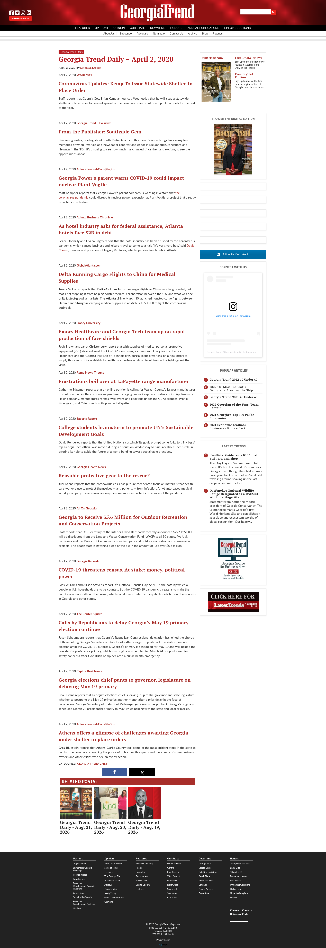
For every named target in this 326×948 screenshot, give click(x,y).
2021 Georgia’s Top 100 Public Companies (232, 416)
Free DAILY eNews (248, 58)
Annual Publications (203, 28)
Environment (142, 876)
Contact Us (176, 33)
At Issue (108, 885)
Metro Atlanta (174, 863)
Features (82, 28)
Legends (203, 885)
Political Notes (80, 875)
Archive (192, 33)
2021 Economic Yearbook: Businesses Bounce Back (228, 426)
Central (170, 868)
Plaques (218, 33)
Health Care (141, 880)
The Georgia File (112, 876)
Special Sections (237, 28)
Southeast (172, 889)
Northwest (172, 885)
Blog (205, 33)
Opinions (108, 902)
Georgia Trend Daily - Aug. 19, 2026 (144, 827)
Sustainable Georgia (82, 897)
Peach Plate (204, 876)
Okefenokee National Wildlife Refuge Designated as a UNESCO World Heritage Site (234, 494)
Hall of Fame (236, 889)
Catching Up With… (208, 872)
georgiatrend (233, 352)
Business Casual (112, 880)
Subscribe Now (212, 58)
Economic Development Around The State (83, 886)
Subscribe (126, 33)
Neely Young (110, 893)
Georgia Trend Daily (92, 764)
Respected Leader (238, 876)
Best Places (235, 880)
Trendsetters (79, 879)
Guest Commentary (114, 897)
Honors (176, 28)
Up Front (77, 908)
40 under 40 (236, 872)
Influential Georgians (240, 885)
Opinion (119, 28)
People (139, 868)
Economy (108, 872)
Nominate (159, 33)
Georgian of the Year (240, 863)
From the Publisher (113, 863)
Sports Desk (205, 868)
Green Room (79, 893)
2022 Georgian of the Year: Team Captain (234, 406)
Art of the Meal (206, 880)
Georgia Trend (214, 352)
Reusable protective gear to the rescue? (104, 475)
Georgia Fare (205, 863)
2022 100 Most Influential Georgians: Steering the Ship (231, 388)
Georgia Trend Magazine (163, 12)
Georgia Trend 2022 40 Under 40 (233, 379)
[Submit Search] (273, 12)
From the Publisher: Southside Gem (100, 132)
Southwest (172, 893)
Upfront (101, 28)
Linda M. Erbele (90, 68)
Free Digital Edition (244, 75)
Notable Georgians (239, 893)
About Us (109, 33)
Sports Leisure (143, 885)
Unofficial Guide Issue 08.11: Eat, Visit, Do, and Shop (234, 456)
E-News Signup (20, 18)
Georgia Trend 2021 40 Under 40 (233, 397)
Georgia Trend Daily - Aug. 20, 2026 (110, 827)
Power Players (206, 889)
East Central (173, 872)
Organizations (79, 863)
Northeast (172, 880)
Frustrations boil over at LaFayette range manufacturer (124, 381)
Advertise (142, 33)
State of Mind (110, 868)
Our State (137, 28)
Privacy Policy (163, 940)
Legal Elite (235, 868)
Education (140, 872)
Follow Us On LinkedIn (235, 254)
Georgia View (110, 889)
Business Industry (144, 863)
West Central (173, 876)
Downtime (157, 28)
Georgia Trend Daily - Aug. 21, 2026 (76, 827)
